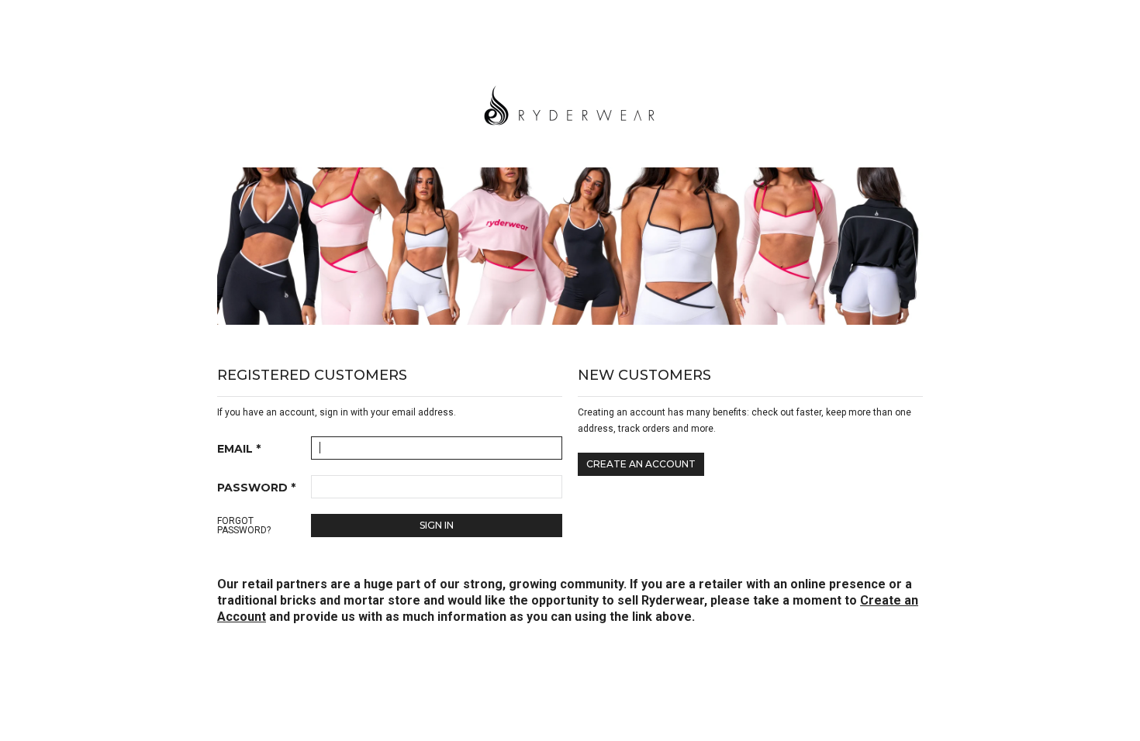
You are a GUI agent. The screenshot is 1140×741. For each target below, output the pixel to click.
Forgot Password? (244, 525)
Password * (256, 487)
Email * (239, 448)
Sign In (437, 525)
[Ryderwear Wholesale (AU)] (570, 103)
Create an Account (641, 464)
